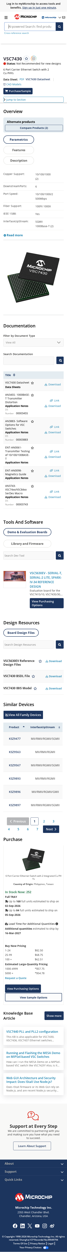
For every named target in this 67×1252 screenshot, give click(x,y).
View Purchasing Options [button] (43, 603)
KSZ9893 (15, 778)
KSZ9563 (15, 752)
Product (14, 727)
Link (56, 400)
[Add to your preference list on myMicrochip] (26, 58)
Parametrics (19, 140)
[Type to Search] (60, 360)
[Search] (59, 26)
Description (18, 160)
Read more (14, 235)
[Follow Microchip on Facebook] (15, 1227)
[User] (51, 17)
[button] (12, 83)
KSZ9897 (15, 805)
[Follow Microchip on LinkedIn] (22, 1227)
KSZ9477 (15, 738)
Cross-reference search (16, 33)
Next (49, 829)
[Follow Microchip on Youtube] (37, 1226)
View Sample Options (33, 997)
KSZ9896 (15, 792)
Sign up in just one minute (39, 7)
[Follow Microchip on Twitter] (30, 1227)
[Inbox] (63, 17)
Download (54, 384)
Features (18, 150)
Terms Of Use (20, 1243)
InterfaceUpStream (42, 727)
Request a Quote (15, 978)
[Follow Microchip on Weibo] (52, 1227)
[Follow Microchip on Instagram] (44, 1227)
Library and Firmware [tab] (27, 544)
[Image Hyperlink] (25, 19)
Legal (50, 1243)
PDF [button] (22, 79)
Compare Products (34, 128)
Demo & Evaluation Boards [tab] (27, 532)
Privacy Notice (37, 1243)
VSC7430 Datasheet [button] (38, 79)
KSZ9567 (15, 765)
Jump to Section (16, 99)
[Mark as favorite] (40, 662)
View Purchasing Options (23, 988)
